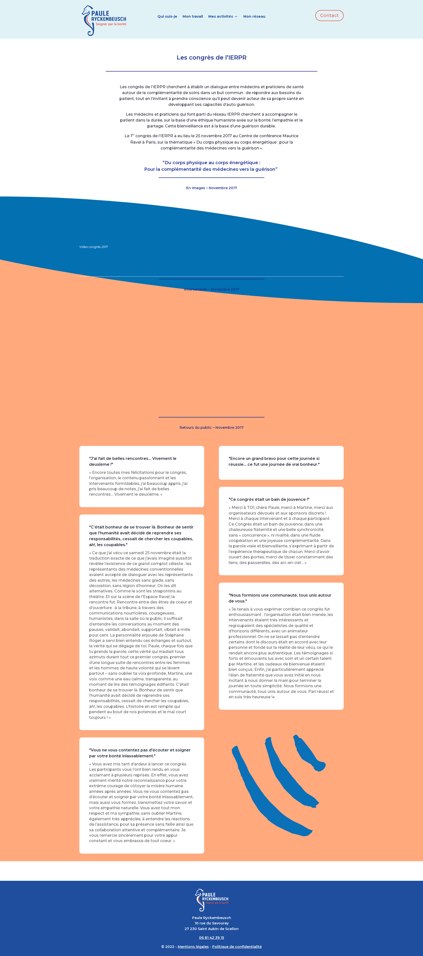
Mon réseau (254, 17)
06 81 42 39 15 (211, 937)
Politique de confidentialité (237, 946)
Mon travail (193, 17)
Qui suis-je (167, 17)
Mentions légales (193, 946)
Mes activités (220, 17)
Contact (329, 15)
